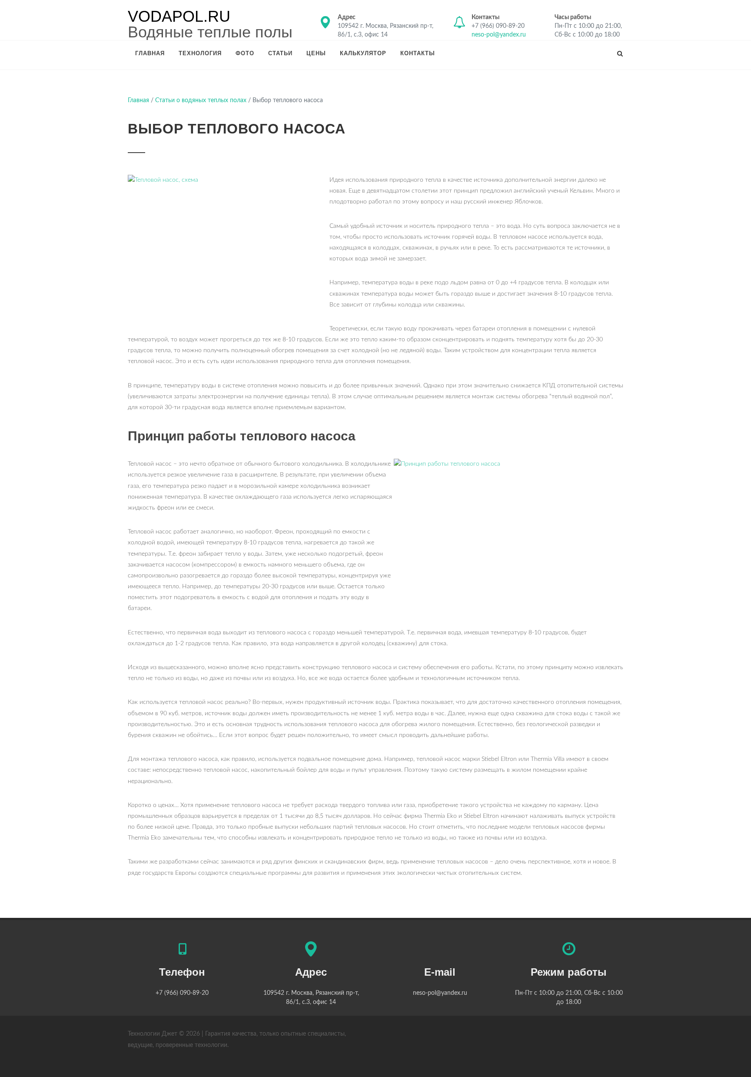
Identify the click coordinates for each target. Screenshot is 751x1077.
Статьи (280, 53)
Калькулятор (363, 53)
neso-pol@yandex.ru (499, 35)
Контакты (417, 53)
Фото (245, 53)
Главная (150, 53)
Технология (200, 53)
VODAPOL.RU (179, 16)
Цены (316, 53)
